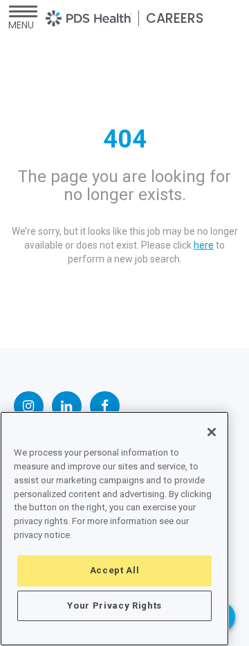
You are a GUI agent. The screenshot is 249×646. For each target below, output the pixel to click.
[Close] (211, 432)
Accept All (115, 570)
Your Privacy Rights (114, 605)
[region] (114, 528)
